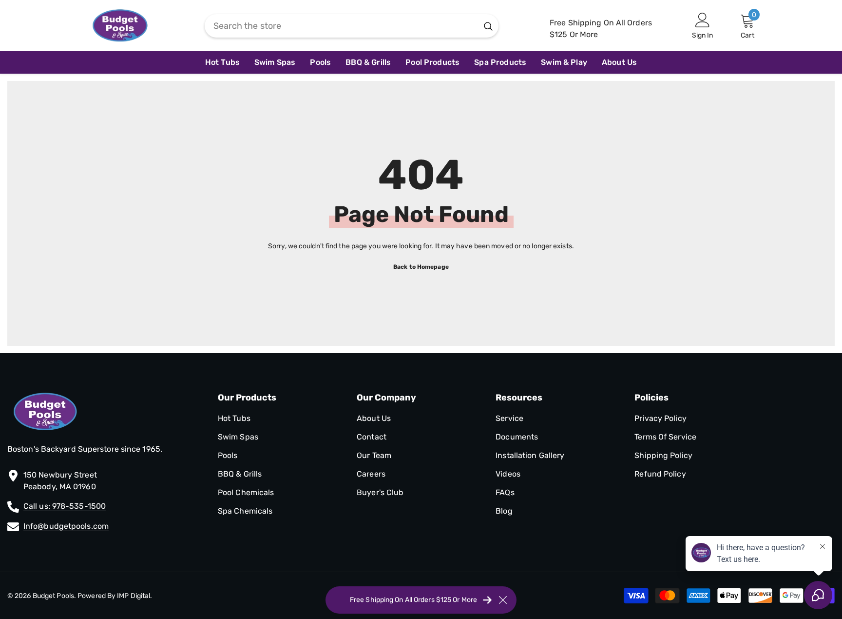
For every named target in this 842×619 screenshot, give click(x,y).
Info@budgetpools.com (66, 526)
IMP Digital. (133, 596)
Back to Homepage (421, 266)
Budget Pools (53, 596)
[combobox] (341, 26)
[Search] (351, 26)
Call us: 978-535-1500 (64, 506)
